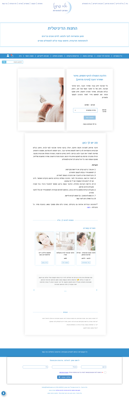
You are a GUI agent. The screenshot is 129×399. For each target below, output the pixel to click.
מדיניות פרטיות (67, 390)
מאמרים (26, 4)
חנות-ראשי (29, 56)
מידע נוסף (44, 262)
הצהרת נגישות (52, 390)
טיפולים (40, 4)
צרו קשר (4, 4)
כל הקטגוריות (83, 352)
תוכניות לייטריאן (98, 4)
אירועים (57, 352)
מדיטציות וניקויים (73, 56)
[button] (97, 290)
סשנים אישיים (58, 56)
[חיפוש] (4, 62)
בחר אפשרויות (86, 262)
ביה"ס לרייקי (120, 4)
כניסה (75, 352)
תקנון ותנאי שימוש (76, 390)
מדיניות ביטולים (59, 390)
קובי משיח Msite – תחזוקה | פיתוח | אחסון (57, 393)
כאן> (88, 207)
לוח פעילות (13, 4)
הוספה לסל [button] (65, 262)
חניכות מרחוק (109, 4)
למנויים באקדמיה (67, 352)
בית (127, 4)
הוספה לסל (90, 118)
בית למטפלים (86, 4)
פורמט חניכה (104, 110)
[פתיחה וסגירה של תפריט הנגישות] (3, 393)
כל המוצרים (118, 56)
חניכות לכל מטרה (103, 56)
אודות (20, 4)
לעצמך (33, 4)
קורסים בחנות (88, 56)
